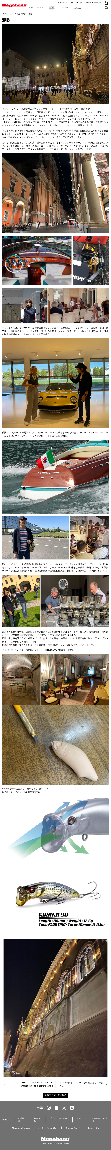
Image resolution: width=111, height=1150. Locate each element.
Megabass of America (65, 3)
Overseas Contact (73, 1128)
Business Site (93, 1128)
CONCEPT (40, 8)
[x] (64, 1108)
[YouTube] (40, 1108)
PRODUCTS (64, 8)
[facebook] (56, 1108)
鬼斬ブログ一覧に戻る (55, 1095)
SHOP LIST (80, 3)
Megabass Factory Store (94, 3)
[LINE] (72, 1108)
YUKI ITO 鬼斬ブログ (18, 14)
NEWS (31, 8)
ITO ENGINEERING (76, 7)
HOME (4, 14)
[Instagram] (49, 1108)
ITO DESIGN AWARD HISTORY (52, 8)
